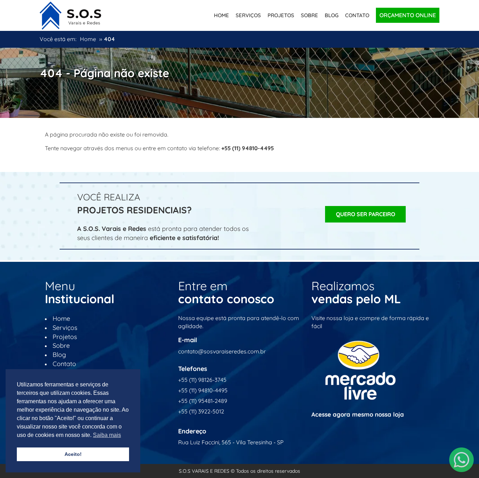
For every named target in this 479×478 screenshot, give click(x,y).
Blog (331, 15)
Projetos (281, 15)
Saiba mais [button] (107, 435)
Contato (357, 15)
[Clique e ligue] (461, 459)
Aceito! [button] (73, 454)
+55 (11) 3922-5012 (201, 411)
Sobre (309, 15)
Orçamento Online (407, 15)
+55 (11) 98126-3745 (202, 379)
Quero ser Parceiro (365, 214)
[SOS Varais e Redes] (70, 14)
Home (221, 15)
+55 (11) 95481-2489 (202, 400)
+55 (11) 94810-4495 (203, 390)
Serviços (248, 15)
